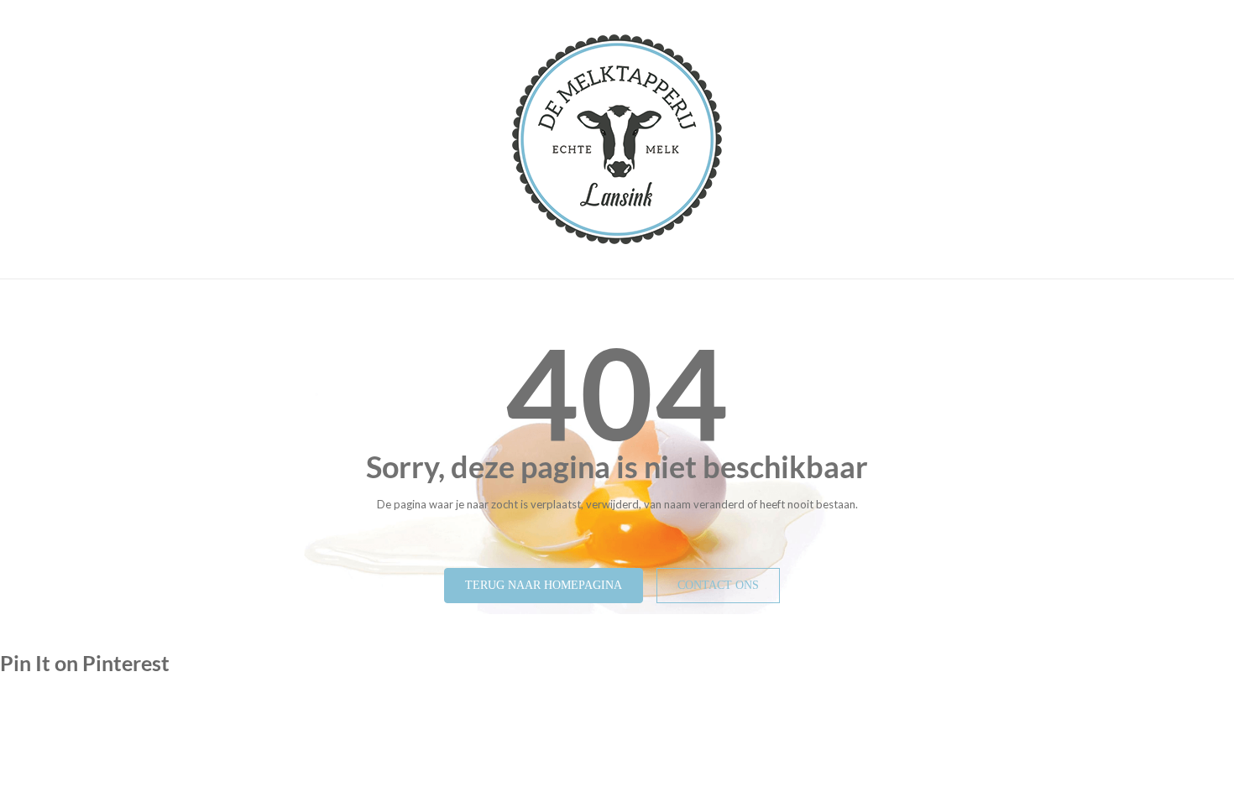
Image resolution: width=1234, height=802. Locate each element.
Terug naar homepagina (543, 585)
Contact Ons (718, 585)
